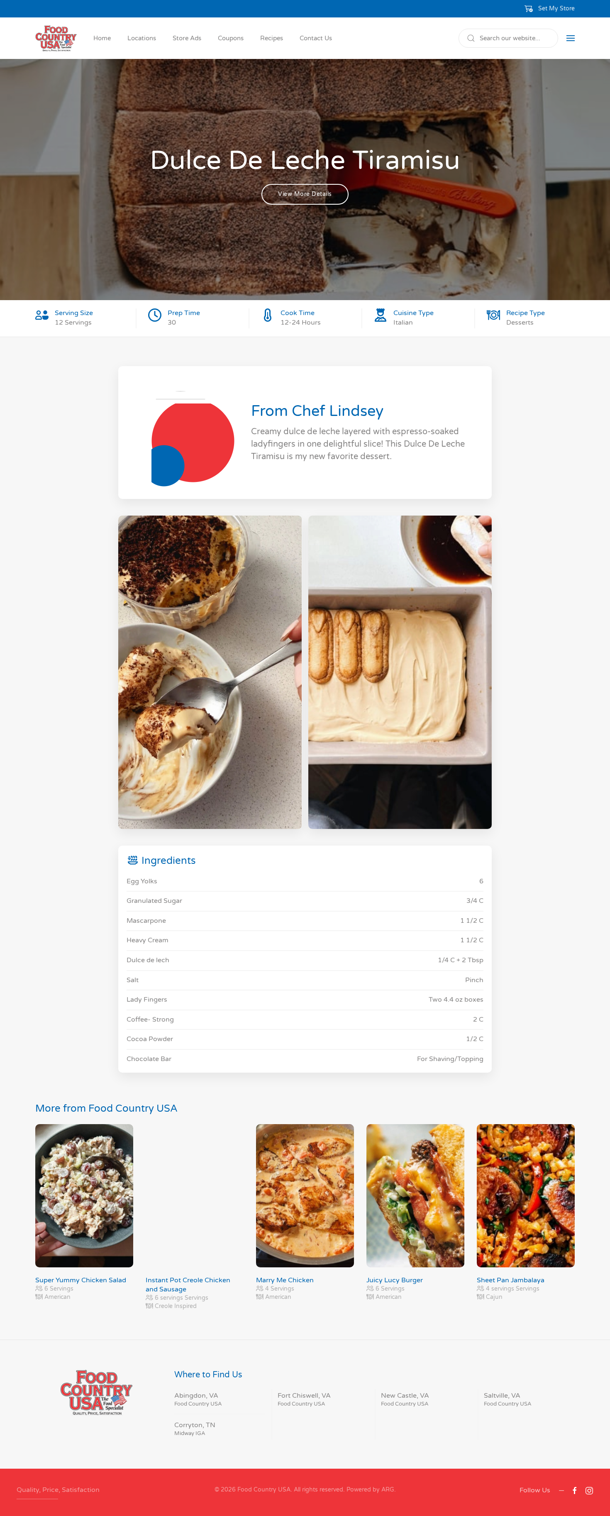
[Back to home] (56, 38)
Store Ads (187, 38)
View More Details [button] (305, 194)
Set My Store (556, 8)
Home (102, 38)
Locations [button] (141, 38)
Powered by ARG (369, 1489)
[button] (550, 8)
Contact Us (316, 38)
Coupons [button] (231, 38)
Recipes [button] (271, 38)
